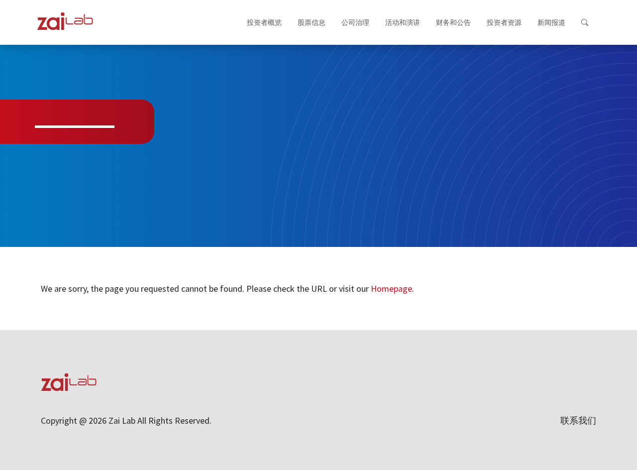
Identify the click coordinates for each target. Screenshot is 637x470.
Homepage (391, 288)
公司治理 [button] (355, 22)
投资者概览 (264, 22)
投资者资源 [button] (504, 22)
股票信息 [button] (311, 22)
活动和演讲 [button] (402, 22)
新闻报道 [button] (551, 22)
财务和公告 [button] (453, 22)
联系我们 (578, 420)
